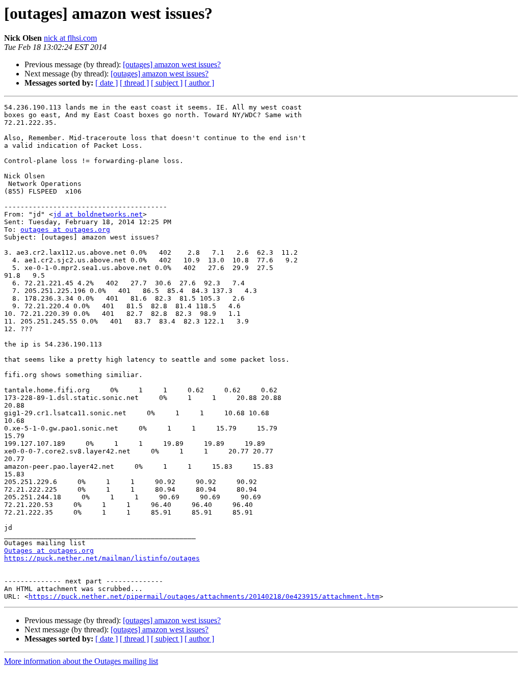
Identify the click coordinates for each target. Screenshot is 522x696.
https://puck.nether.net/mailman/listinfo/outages (102, 558)
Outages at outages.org (49, 550)
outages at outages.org (65, 229)
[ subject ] (166, 82)
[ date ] (106, 82)
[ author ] (199, 82)
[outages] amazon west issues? (172, 64)
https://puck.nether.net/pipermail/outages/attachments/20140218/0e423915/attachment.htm (204, 596)
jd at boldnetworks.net (98, 214)
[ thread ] (134, 82)
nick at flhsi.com (70, 38)
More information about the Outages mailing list (81, 661)
